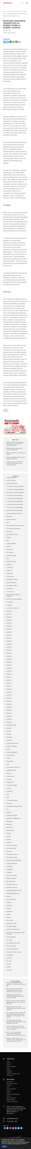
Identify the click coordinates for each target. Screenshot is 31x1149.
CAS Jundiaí (9, 552)
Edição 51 (9, 617)
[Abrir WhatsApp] (27, 1145)
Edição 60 (9, 644)
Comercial (9, 570)
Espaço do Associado (12, 743)
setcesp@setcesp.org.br (12, 1118)
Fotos (8, 1087)
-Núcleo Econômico (7, 32)
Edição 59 (9, 641)
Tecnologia (9, 940)
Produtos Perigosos (11, 863)
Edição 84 (9, 716)
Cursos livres (10, 591)
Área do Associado (11, 1098)
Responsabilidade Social (13, 893)
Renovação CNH (10, 881)
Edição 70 (9, 674)
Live (7, 809)
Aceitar (4, 1146)
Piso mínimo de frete (12, 854)
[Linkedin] (10, 42)
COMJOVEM (9, 573)
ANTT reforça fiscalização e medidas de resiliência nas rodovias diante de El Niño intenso (15, 1033)
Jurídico (8, 788)
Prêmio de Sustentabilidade (13, 860)
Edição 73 (9, 683)
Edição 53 (9, 623)
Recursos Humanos (11, 875)
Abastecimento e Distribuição (14, 510)
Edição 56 (9, 632)
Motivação (9, 821)
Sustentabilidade (11, 937)
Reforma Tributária (11, 878)
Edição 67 (9, 665)
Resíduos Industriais (12, 887)
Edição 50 (9, 614)
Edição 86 (9, 722)
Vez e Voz (9, 961)
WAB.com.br (19, 1137)
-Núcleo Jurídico (10, 480)
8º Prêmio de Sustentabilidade (14, 504)
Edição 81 (9, 707)
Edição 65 (9, 659)
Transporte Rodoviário (12, 949)
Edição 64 (9, 656)
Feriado (8, 758)
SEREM (8, 914)
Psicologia (9, 866)
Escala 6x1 (9, 740)
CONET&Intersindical (12, 579)
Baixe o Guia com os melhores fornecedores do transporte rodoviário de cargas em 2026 (14, 990)
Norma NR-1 (9, 827)
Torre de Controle (11, 946)
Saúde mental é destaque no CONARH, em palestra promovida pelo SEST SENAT (15, 996)
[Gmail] (19, 42)
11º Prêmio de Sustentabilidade (15, 489)
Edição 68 (9, 668)
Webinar (8, 964)
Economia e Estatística (12, 608)
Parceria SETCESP (11, 848)
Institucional (9, 782)
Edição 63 (9, 653)
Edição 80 (9, 704)
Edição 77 (9, 695)
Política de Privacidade (12, 1101)
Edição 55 (9, 629)
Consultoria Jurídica (11, 585)
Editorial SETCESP (11, 725)
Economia (9, 605)
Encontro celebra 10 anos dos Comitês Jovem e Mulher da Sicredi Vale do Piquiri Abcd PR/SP (16, 1039)
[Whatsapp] (13, 42)
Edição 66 (9, 662)
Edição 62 (9, 650)
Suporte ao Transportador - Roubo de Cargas (15, 933)
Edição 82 (9, 710)
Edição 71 (9, 677)
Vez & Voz (9, 958)
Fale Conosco (10, 1075)
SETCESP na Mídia (11, 926)
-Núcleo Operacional (12, 483)
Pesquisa (9, 851)
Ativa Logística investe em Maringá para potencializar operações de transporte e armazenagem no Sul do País (15, 1015)
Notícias (14, 32)
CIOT (7, 558)
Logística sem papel (11, 815)
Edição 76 (9, 692)
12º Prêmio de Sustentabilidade (15, 492)
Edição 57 (9, 635)
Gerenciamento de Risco (13, 767)
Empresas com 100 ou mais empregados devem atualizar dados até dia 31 (16, 1008)
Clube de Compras (11, 561)
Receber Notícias (11, 1099)
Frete (7, 764)
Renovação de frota (11, 884)
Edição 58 (9, 638)
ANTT (7, 522)
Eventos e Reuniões (11, 1066)
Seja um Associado (11, 1089)
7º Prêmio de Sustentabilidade (14, 501)
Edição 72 (9, 680)
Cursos (8, 1068)
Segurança (9, 905)
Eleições (8, 731)
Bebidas (8, 537)
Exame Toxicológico (11, 752)
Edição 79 (9, 701)
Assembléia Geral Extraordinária (15, 525)
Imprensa (9, 773)
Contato (8, 1096)
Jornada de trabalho (11, 785)
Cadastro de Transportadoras (13, 1073)
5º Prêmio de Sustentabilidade (14, 495)
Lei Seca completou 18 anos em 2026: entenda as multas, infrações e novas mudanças (16, 1027)
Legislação (9, 791)
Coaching (9, 564)
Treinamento (9, 955)
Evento (8, 749)
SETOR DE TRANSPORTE (12, 929)
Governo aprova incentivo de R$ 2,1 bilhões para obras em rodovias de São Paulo (15, 1002)
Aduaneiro (9, 516)
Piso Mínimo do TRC (11, 857)
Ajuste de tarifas (10, 519)
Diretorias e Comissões (12, 1083)
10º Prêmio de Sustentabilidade (15, 486)
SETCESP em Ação (11, 923)
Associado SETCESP (12, 534)
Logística (8, 812)
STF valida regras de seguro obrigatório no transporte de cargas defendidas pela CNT (16, 1021)
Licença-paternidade (12, 800)
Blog (7, 540)
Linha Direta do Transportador (14, 806)
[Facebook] (4, 42)
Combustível (9, 567)
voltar (5, 410)
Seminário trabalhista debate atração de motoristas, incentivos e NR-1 (16, 984)
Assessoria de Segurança (13, 528)
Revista (8, 1092)
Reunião (8, 896)
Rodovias (8, 902)
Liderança (9, 803)
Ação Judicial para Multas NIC (14, 513)
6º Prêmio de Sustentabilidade (14, 498)
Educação (9, 728)
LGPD (7, 794)
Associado (9, 531)
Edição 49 (9, 611)
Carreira (8, 546)
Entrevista (9, 737)
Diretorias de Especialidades (14, 599)
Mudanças (9, 824)
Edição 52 (9, 620)
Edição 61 (9, 647)
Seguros (8, 908)
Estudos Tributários (11, 746)
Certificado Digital (11, 555)
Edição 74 (9, 686)
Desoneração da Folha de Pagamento (13, 595)
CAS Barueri (9, 549)
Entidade (8, 734)
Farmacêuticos (10, 755)
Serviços (8, 917)
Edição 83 (9, 713)
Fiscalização (9, 761)
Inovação (8, 779)
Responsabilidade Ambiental (14, 890)
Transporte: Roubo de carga (13, 952)
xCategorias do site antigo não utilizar (15, 11)
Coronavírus (9, 588)
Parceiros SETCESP (11, 845)
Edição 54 (9, 626)
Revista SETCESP (11, 899)
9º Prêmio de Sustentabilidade (14, 507)
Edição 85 (9, 719)
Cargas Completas (11, 543)
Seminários (9, 911)
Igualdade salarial (11, 770)
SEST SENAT (9, 920)
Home (4, 11)
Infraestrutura (10, 776)
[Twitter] (7, 42)
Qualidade (9, 872)
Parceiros (9, 1085)
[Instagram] (16, 42)
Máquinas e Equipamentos (13, 818)
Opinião (8, 836)
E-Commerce (9, 602)
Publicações (9, 869)
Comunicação (10, 576)
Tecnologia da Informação (13, 943)
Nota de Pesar (10, 830)
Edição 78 (9, 698)
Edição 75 (9, 689)
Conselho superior (11, 582)
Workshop (9, 970)
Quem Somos (10, 1081)
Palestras (9, 842)
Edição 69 (9, 671)
